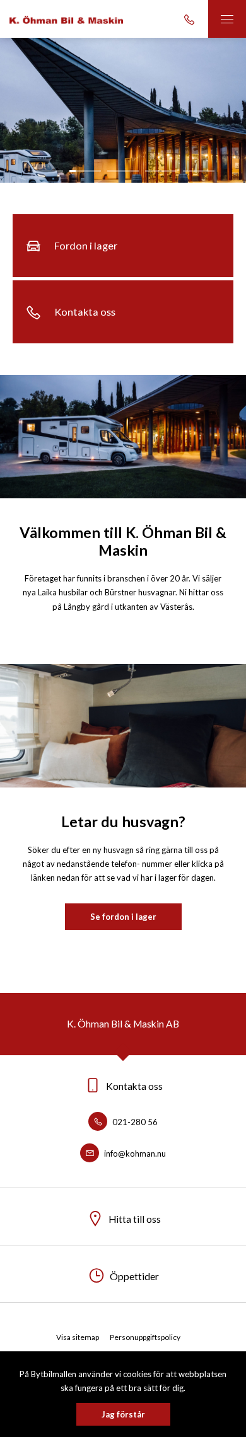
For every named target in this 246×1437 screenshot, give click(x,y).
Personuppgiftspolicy (145, 1337)
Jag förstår (123, 1414)
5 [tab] (198, 171)
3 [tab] (123, 171)
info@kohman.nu (134, 1153)
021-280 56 (134, 1122)
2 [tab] (85, 171)
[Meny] (227, 19)
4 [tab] (161, 171)
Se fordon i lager (123, 917)
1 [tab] (47, 171)
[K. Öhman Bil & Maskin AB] (66, 19)
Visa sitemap (77, 1337)
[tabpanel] (123, 110)
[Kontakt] (189, 19)
